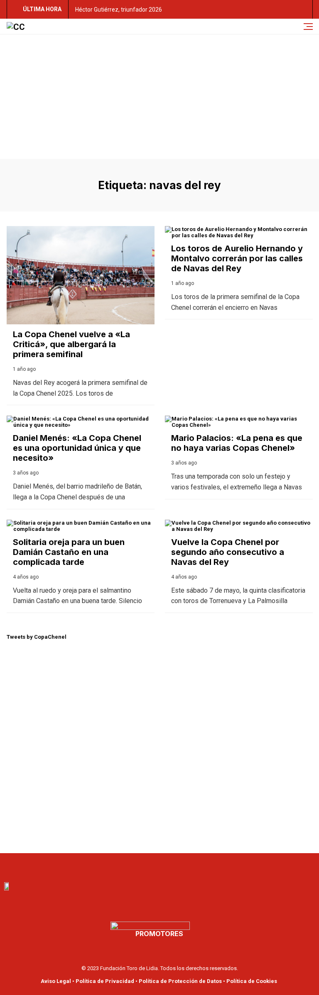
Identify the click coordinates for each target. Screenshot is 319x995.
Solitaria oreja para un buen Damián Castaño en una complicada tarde (69, 552)
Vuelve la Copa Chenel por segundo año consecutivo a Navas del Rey (227, 552)
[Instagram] (187, 865)
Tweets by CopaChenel (36, 637)
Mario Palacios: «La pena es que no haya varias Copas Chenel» (236, 443)
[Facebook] (132, 865)
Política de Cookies (251, 981)
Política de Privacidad (105, 981)
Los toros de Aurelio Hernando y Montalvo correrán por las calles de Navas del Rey (237, 258)
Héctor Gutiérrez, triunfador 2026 (118, 9)
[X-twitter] (168, 865)
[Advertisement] (159, 97)
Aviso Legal (56, 981)
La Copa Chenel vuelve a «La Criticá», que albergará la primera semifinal (71, 344)
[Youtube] (150, 865)
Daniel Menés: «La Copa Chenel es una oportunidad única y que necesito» (77, 448)
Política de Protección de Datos (180, 981)
